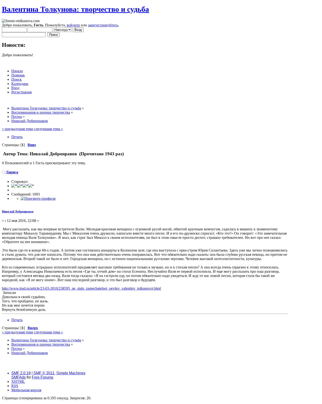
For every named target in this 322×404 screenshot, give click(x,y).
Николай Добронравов (17, 211)
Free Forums (42, 377)
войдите (73, 25)
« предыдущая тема (17, 129)
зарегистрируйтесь (103, 25)
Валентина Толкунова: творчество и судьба (75, 9)
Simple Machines (70, 373)
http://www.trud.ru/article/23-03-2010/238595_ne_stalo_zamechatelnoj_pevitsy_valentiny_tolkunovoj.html (81, 288)
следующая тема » (48, 129)
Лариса (12, 172)
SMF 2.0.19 (21, 373)
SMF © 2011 (43, 373)
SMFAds (18, 377)
